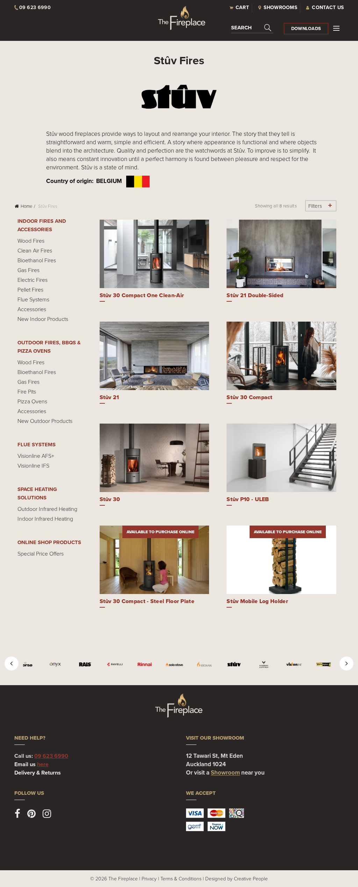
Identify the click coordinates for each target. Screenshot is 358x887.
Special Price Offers (40, 553)
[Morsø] (25, 664)
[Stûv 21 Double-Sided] (281, 254)
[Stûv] (234, 664)
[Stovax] (204, 664)
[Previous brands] (11, 663)
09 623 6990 (51, 756)
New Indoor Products (42, 319)
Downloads (306, 28)
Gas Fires (28, 270)
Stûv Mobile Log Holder (257, 601)
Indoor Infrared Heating (45, 518)
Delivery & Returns (37, 773)
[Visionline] (294, 664)
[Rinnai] (144, 664)
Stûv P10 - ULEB (248, 499)
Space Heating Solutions (37, 493)
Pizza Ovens (32, 401)
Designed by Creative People (236, 878)
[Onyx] (55, 664)
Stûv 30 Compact (250, 397)
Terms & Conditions (180, 878)
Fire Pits (26, 391)
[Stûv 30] (154, 458)
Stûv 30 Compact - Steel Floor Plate (147, 601)
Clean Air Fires (34, 250)
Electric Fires (32, 280)
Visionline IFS (33, 465)
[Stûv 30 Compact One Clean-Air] (154, 254)
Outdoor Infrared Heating (47, 509)
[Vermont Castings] (264, 664)
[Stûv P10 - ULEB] (281, 458)
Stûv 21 (109, 397)
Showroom (225, 772)
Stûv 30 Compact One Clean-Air (142, 295)
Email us (31, 764)
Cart (242, 7)
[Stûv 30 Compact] (281, 356)
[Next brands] (346, 663)
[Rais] (85, 664)
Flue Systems (33, 299)
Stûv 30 (110, 499)
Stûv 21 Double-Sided (255, 295)
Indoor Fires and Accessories (41, 225)
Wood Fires (30, 240)
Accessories (31, 309)
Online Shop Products (49, 542)
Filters (315, 206)
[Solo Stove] (174, 664)
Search (241, 27)
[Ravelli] (115, 664)
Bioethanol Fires (36, 260)
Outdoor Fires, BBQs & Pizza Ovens (49, 347)
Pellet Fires (30, 289)
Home (26, 206)
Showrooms (280, 7)
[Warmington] (323, 664)
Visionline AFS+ (35, 456)
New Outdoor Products (44, 421)
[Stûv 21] (154, 356)
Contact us (328, 7)
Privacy (149, 878)
